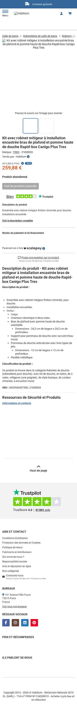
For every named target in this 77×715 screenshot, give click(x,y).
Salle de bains (10, 36)
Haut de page (38, 470)
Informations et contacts (16, 403)
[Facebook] (6, 622)
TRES (16, 152)
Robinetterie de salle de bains (40, 36)
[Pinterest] (34, 622)
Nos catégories (10, 571)
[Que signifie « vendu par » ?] (28, 157)
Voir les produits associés (20, 186)
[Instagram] (15, 622)
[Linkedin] (25, 622)
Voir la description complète (17, 220)
